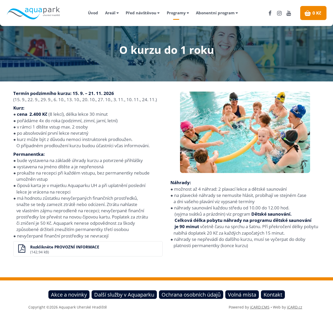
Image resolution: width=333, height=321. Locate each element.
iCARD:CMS (260, 307)
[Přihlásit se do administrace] (328, 316)
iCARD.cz (294, 307)
